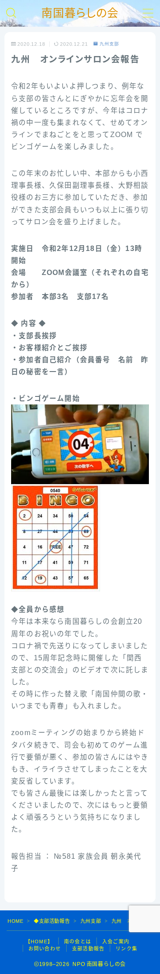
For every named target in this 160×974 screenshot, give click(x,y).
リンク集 (126, 948)
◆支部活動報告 (52, 921)
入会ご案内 (115, 941)
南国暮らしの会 (80, 13)
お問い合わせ (44, 948)
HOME (15, 921)
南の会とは (77, 941)
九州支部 (109, 44)
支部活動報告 (88, 948)
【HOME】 (39, 941)
